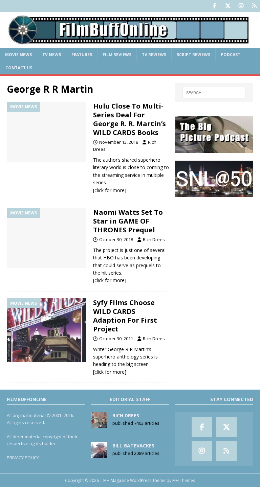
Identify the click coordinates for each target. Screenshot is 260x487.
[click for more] (109, 190)
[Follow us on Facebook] (214, 6)
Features (81, 54)
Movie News (18, 54)
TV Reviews (154, 54)
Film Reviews (117, 54)
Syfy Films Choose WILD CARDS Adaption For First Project (125, 315)
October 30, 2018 (116, 239)
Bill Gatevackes (133, 445)
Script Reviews (193, 54)
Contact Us (18, 68)
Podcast (230, 54)
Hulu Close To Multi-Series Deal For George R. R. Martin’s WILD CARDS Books (129, 119)
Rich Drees (154, 239)
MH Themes (183, 480)
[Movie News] (46, 132)
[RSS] (254, 6)
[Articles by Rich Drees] (99, 424)
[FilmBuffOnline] (130, 44)
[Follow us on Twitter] (228, 6)
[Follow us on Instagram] (241, 6)
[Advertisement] (214, 238)
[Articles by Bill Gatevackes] (99, 454)
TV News (51, 54)
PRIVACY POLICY (23, 458)
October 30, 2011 (116, 338)
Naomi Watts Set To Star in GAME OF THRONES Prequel (128, 221)
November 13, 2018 (118, 142)
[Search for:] (214, 92)
